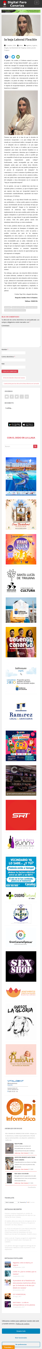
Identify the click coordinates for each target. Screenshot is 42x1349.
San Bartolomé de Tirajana (17, 48)
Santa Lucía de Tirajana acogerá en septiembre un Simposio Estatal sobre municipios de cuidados (20, 1240)
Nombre (5, 349)
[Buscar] (35, 446)
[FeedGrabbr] (21, 1187)
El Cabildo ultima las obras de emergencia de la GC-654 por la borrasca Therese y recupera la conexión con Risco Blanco (20, 1223)
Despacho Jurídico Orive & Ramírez (15, 310)
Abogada (7, 307)
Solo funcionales (21, 1338)
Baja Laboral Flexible (18, 307)
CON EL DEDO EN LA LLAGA (21, 437)
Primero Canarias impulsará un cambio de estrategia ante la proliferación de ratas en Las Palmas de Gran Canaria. (20, 1215)
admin (21, 45)
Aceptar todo (21, 1331)
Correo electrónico (8, 357)
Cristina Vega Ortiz (31, 307)
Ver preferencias (21, 1344)
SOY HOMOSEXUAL (19, 1294)
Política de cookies (22, 1324)
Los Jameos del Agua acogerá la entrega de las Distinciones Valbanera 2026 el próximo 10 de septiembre (20, 1247)
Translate (32, 1202)
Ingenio (34, 45)
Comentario (5, 326)
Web (3, 364)
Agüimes (29, 45)
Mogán (6, 48)
